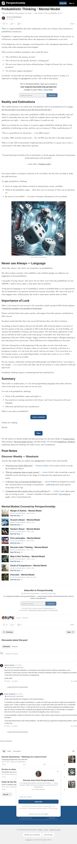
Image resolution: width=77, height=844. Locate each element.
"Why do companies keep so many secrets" (22, 472)
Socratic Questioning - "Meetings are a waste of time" (24, 757)
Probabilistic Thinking (66, 441)
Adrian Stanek (9, 665)
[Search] (73, 751)
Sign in (71, 3)
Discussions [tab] (17, 751)
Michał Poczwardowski (13, 17)
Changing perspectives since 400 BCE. (15, 759)
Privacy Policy (54, 808)
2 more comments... (6, 741)
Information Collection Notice (38, 808)
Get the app (48, 835)
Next (69, 632)
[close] (57, 771)
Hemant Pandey (42, 465)
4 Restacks (25, 618)
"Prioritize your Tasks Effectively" (19, 465)
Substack (29, 840)
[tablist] (10, 647)
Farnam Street (68, 438)
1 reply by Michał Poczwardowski (17, 687)
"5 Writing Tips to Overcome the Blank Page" (23, 481)
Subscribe (63, 3)
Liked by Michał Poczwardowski (15, 667)
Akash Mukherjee (52, 481)
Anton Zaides (48, 472)
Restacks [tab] (15, 646)
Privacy (40, 830)
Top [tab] (4, 751)
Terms (46, 830)
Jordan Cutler (59, 491)
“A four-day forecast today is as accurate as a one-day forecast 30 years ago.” (37, 108)
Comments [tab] (6, 646)
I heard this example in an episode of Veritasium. (22, 308)
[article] (38, 761)
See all (5, 794)
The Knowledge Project (23, 441)
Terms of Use (48, 806)
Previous (9, 632)
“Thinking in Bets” (44, 164)
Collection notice (54, 830)
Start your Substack (33, 835)
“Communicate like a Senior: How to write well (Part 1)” (27, 491)
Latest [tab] (9, 751)
